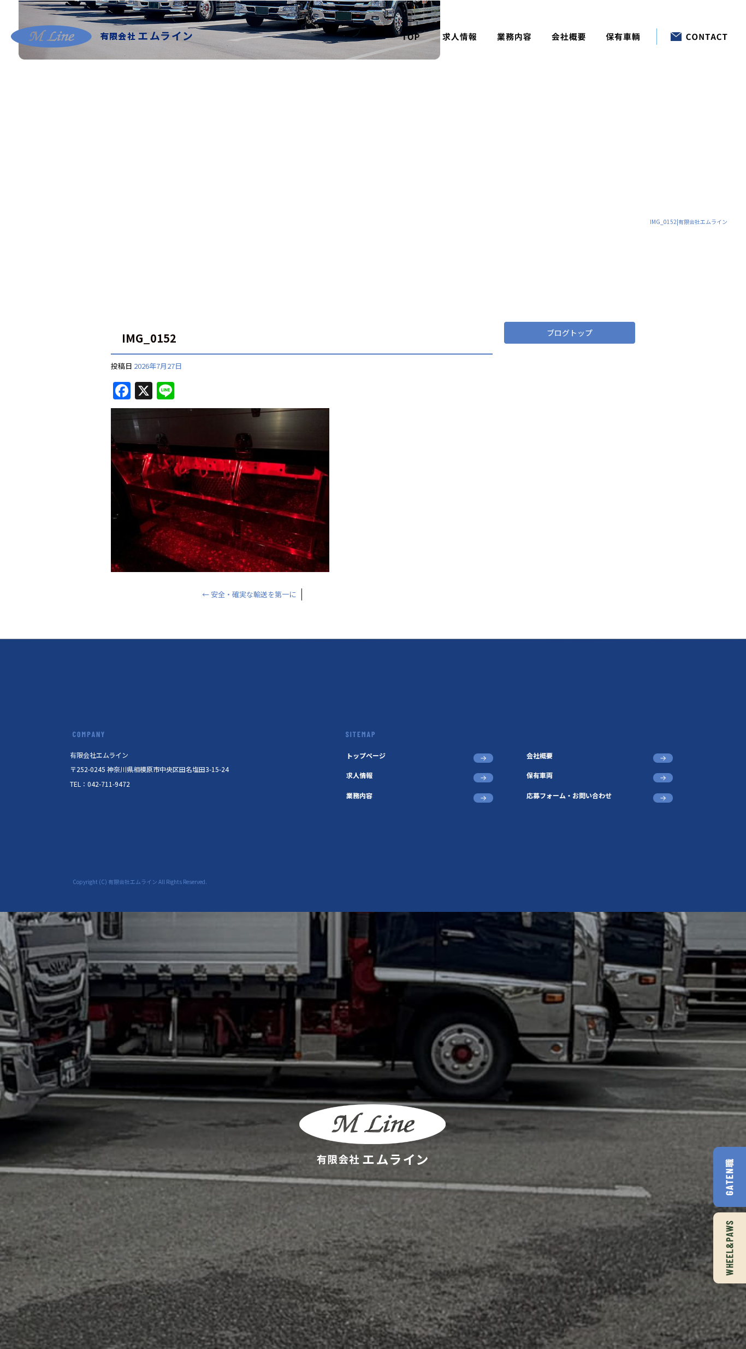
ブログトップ (570, 332)
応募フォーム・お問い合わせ (691, 36)
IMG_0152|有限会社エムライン (688, 221)
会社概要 (569, 36)
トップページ (411, 36)
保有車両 (626, 36)
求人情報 (460, 36)
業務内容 (514, 36)
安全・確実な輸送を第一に (249, 594)
